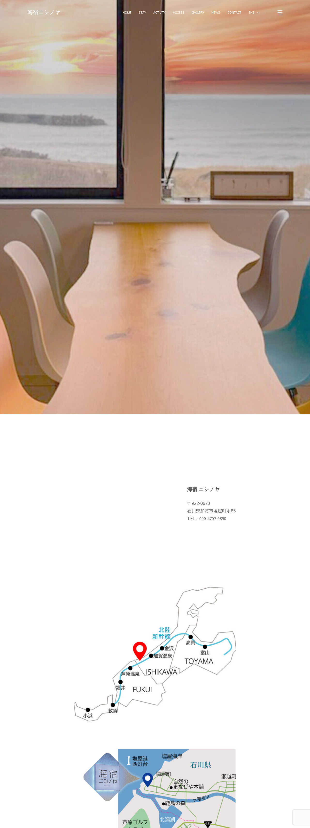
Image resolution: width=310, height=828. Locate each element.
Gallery (198, 12)
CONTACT (234, 12)
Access (178, 12)
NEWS (215, 12)
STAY (142, 12)
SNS (251, 12)
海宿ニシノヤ (44, 12)
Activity (159, 12)
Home (127, 12)
